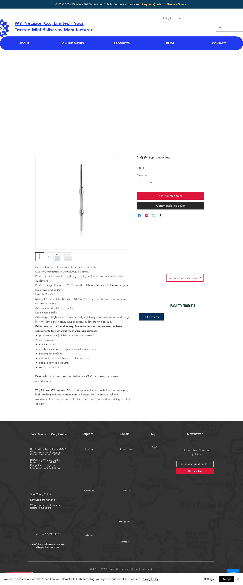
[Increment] (151, 182)
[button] (171, 18)
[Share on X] (161, 215)
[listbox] (171, 18)
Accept (226, 579)
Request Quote (151, 4)
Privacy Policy (150, 579)
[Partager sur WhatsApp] (153, 215)
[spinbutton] (145, 182)
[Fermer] (238, 579)
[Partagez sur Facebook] (139, 215)
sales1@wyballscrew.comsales (47, 545)
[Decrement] (139, 182)
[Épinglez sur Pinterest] (146, 215)
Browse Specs (176, 4)
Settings (209, 579)
